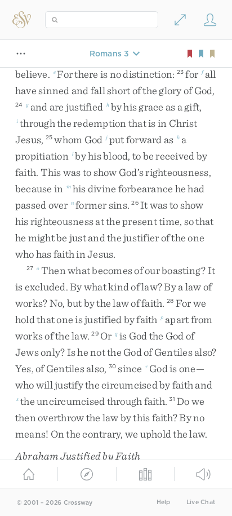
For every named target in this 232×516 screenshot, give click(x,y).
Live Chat (200, 502)
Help (164, 502)
